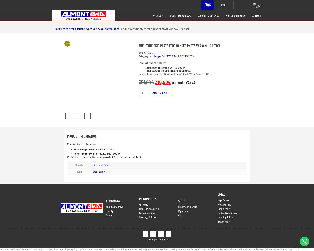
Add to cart (160, 92)
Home (57, 29)
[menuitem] (257, 5)
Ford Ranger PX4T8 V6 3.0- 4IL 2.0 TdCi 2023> (95, 29)
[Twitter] (153, 234)
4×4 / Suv (158, 15)
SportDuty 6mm (101, 165)
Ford (65, 29)
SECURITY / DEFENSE (208, 15)
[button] (68, 116)
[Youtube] (168, 234)
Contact (256, 15)
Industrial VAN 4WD (180, 15)
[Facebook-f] (146, 234)
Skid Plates (99, 171)
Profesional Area (235, 15)
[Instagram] (161, 234)
